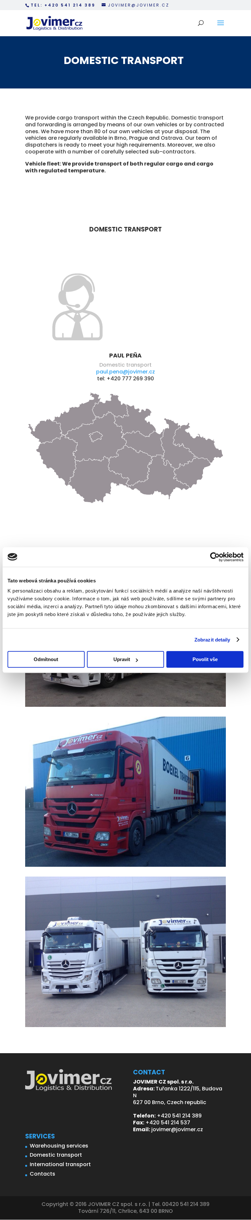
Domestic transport (56, 1155)
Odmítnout (46, 659)
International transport (60, 1164)
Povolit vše (205, 659)
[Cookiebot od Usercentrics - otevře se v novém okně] (214, 557)
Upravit (121, 659)
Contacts (42, 1174)
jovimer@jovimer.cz (177, 1129)
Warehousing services (59, 1145)
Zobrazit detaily (212, 639)
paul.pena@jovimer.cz (125, 371)
